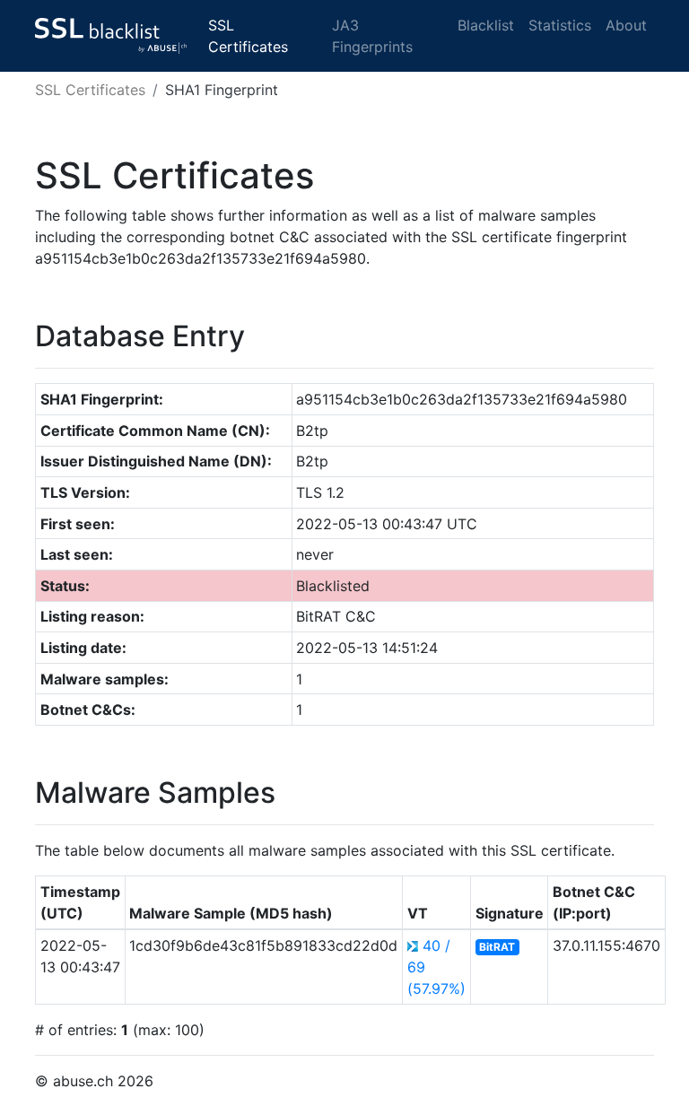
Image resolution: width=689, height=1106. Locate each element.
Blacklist (486, 25)
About (626, 25)
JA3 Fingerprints (372, 36)
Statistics (559, 25)
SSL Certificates (248, 36)
